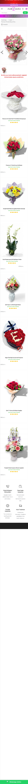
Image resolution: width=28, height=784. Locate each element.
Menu (2, 9)
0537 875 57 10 (14, 5)
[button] (2, 16)
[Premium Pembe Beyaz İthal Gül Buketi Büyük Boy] (14, 48)
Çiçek (10, 20)
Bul (25, 12)
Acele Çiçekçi (4, 20)
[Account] (23, 9)
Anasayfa (5, 24)
